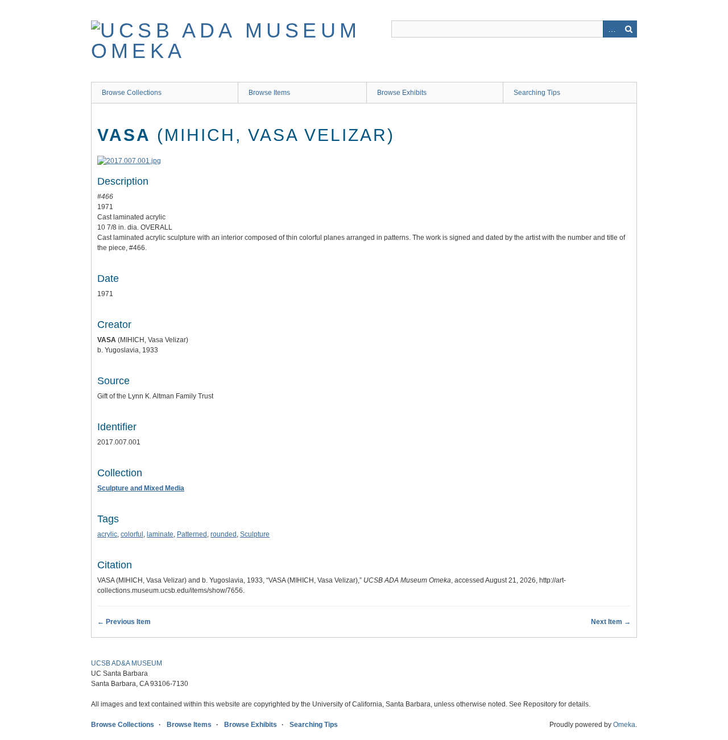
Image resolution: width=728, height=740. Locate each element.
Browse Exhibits (402, 93)
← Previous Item (124, 622)
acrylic (107, 534)
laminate (160, 534)
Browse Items (269, 93)
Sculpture (255, 534)
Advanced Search (611, 29)
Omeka (624, 725)
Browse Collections (132, 93)
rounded (223, 534)
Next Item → (611, 622)
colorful (132, 534)
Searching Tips (537, 93)
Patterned (192, 534)
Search (628, 29)
